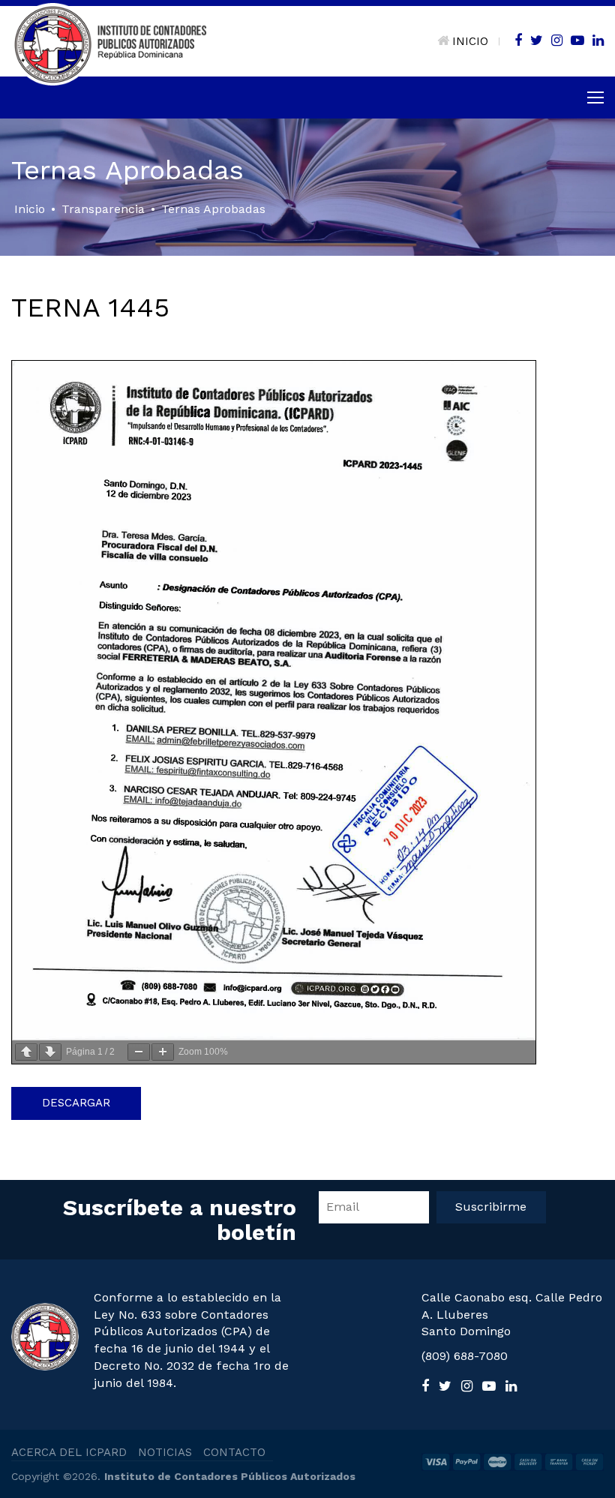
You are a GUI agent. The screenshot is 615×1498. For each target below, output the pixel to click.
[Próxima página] (50, 1052)
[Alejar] (139, 1052)
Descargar (76, 1102)
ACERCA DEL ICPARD (69, 1452)
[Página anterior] (26, 1052)
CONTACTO (234, 1452)
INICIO (470, 41)
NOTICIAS (165, 1452)
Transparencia (103, 209)
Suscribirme (490, 1206)
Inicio (29, 209)
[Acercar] (163, 1052)
